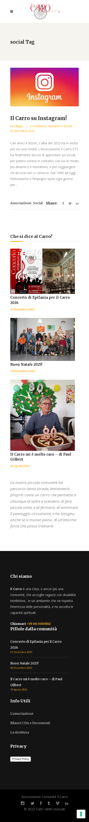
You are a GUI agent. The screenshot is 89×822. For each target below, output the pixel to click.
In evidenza (38, 126)
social (38, 203)
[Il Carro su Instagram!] (44, 87)
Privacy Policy (20, 758)
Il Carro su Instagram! (38, 118)
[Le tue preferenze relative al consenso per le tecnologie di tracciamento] (81, 814)
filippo (19, 126)
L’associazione (21, 714)
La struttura (19, 732)
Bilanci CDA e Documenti (30, 723)
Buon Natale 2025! (26, 364)
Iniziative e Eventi (60, 126)
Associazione (20, 203)
